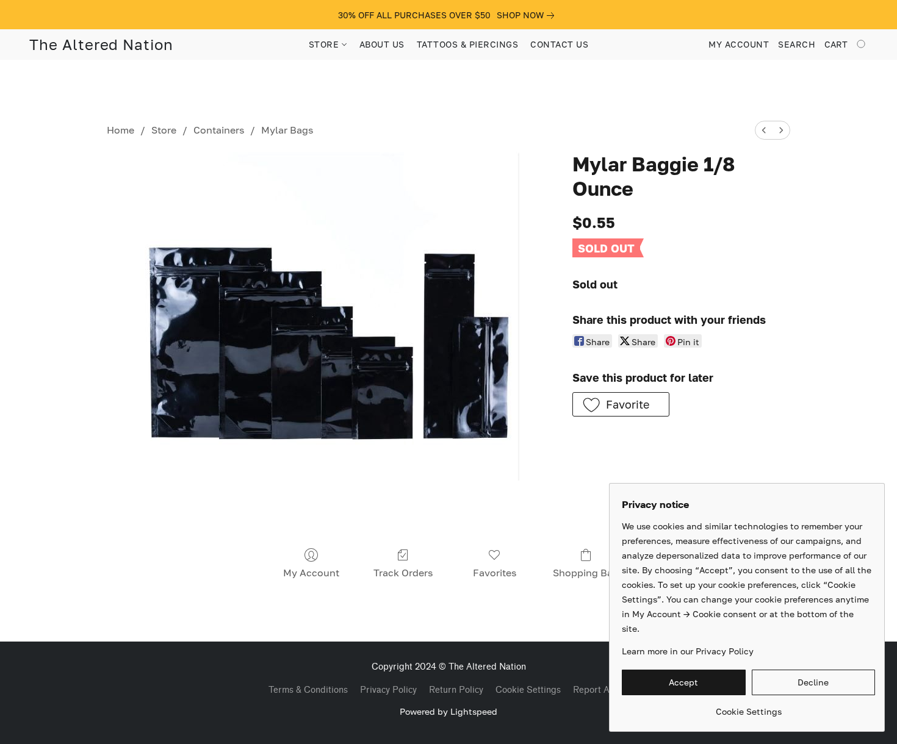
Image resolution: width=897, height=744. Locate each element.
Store (163, 130)
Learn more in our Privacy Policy (688, 651)
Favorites (494, 573)
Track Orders (403, 573)
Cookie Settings (528, 690)
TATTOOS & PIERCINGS (468, 44)
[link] (528, 15)
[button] (101, 44)
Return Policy (456, 690)
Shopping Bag (586, 573)
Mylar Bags (287, 130)
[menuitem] (764, 130)
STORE (325, 44)
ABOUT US (382, 44)
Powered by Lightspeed (448, 711)
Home (120, 130)
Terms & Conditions (308, 690)
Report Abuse (601, 690)
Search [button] (796, 44)
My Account (311, 573)
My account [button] (738, 44)
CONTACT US (559, 44)
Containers (218, 130)
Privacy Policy (388, 690)
